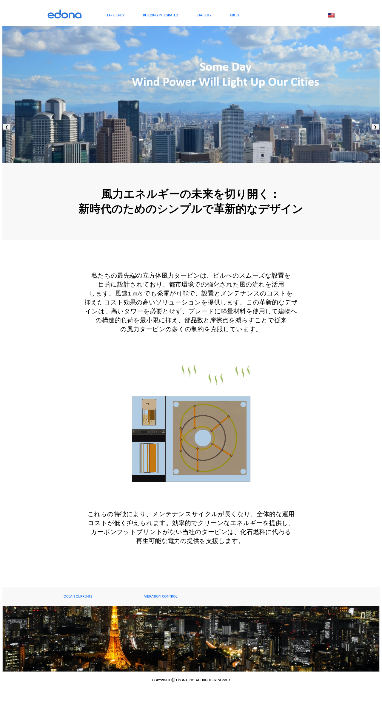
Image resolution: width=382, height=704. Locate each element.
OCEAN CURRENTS (78, 596)
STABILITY (204, 15)
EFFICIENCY (115, 15)
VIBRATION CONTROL (160, 596)
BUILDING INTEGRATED (160, 15)
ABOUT (235, 15)
